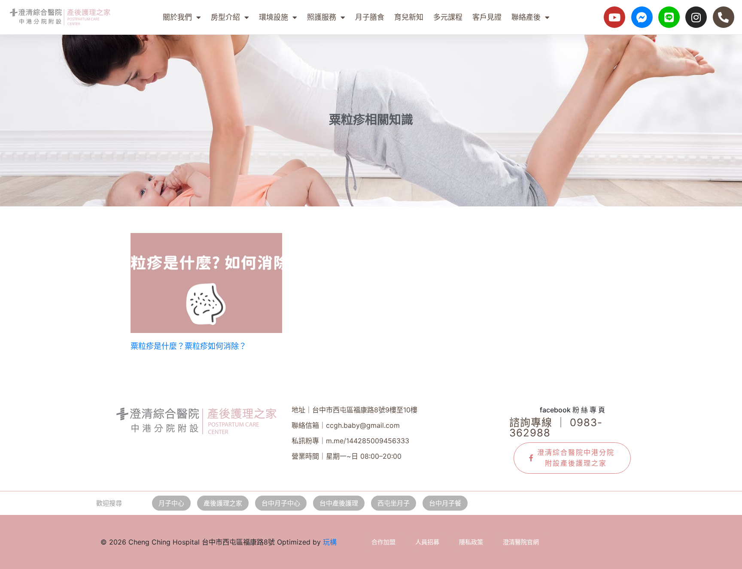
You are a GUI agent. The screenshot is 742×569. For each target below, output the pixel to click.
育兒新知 (408, 17)
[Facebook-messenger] (642, 17)
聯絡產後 (526, 17)
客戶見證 (487, 17)
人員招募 (427, 541)
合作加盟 (383, 541)
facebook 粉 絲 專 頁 (572, 410)
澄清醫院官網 (521, 541)
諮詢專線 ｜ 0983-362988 (555, 427)
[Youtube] (614, 17)
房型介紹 (225, 17)
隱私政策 (471, 541)
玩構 (330, 542)
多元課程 (447, 17)
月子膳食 (369, 17)
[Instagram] (696, 17)
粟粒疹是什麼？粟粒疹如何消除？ (188, 346)
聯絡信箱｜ (346, 425)
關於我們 (177, 17)
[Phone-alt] (723, 17)
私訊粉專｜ (350, 440)
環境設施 (273, 17)
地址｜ (354, 410)
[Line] (669, 17)
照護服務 (321, 17)
